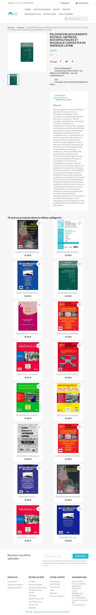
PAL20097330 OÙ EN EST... (68, 293)
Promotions (12, 581)
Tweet (66, 61)
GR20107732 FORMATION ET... (27, 293)
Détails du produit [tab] (63, 99)
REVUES (66, 9)
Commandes (55, 587)
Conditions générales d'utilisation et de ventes (37, 590)
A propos (32, 595)
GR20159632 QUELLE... (28, 497)
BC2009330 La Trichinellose (28, 456)
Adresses (53, 593)
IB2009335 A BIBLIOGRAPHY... (68, 252)
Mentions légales (35, 584)
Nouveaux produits (15, 584)
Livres (28, 9)
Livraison (32, 581)
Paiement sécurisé (36, 598)
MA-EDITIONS (49, 14)
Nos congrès (66, 14)
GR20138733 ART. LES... (68, 537)
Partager (60, 61)
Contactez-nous (35, 602)
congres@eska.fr (79, 605)
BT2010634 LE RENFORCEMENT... (68, 456)
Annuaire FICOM (33, 14)
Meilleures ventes (15, 588)
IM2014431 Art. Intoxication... (68, 415)
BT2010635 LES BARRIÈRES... (68, 334)
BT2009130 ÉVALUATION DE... (68, 374)
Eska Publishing (42, 9)
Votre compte (57, 577)
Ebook (56, 9)
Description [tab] (60, 95)
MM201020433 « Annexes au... (28, 334)
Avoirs (52, 590)
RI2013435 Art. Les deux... (28, 537)
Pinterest (72, 61)
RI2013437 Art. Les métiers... (28, 374)
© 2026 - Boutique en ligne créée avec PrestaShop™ (48, 612)
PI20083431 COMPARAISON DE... (28, 252)
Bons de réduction (57, 596)
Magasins (32, 608)
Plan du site (33, 605)
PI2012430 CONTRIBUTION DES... (68, 497)
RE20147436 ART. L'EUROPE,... (27, 415)
